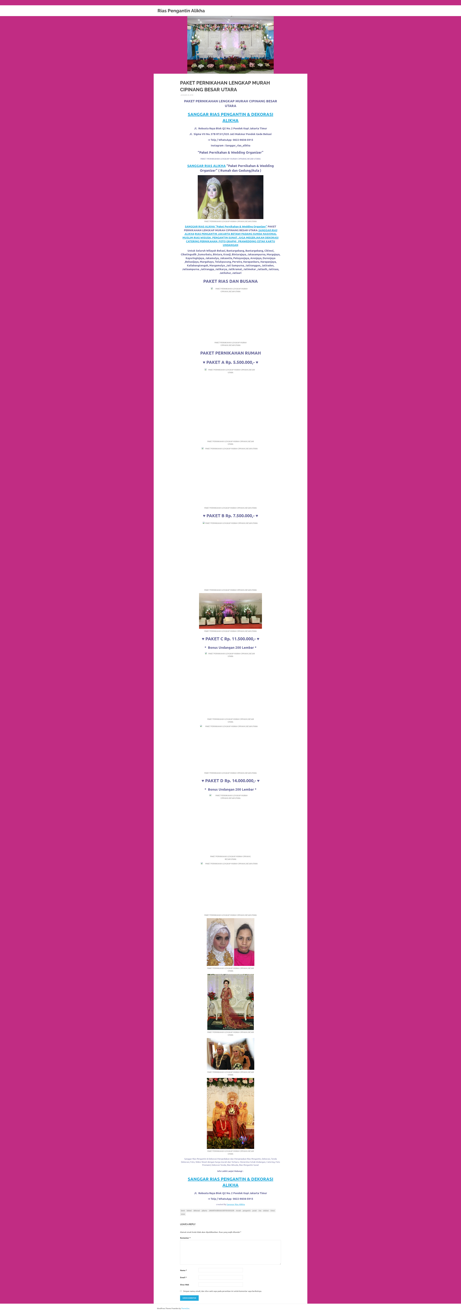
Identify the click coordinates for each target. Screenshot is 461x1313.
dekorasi (197, 1210)
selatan (266, 1210)
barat (183, 1210)
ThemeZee (185, 1308)
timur (273, 1210)
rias (260, 1210)
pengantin (247, 1210)
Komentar (185, 1238)
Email (183, 1277)
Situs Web (184, 1284)
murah (238, 1210)
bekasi (189, 1210)
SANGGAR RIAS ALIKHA (206, 166)
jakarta (204, 1210)
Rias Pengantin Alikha (181, 10)
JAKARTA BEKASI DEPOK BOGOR (221, 1210)
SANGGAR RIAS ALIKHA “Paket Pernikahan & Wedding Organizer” (226, 226)
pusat (254, 1210)
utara (183, 1214)
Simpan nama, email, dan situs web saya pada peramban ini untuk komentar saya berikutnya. (222, 1291)
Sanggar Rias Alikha (236, 1204)
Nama (183, 1270)
